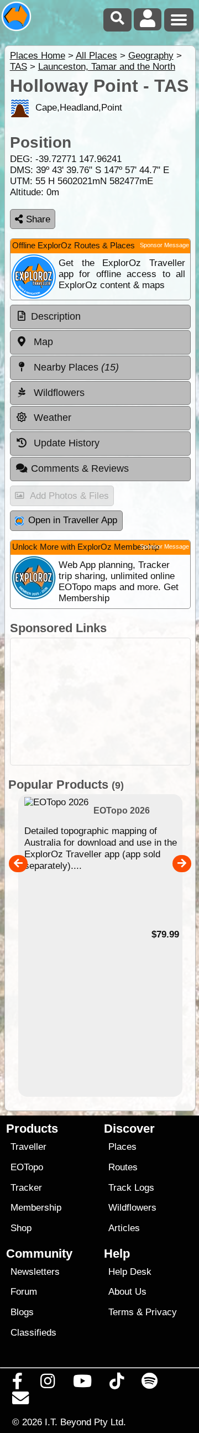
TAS (18, 66)
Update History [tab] (65, 443)
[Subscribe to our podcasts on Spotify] (150, 1383)
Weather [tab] (51, 417)
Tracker (26, 1187)
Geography (151, 55)
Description (56, 316)
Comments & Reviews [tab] (80, 468)
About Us (127, 1291)
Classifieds (33, 1332)
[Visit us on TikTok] (116, 1383)
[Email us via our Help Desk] (20, 1400)
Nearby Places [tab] (75, 367)
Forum (24, 1291)
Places (122, 1147)
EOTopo (27, 1167)
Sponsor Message (164, 245)
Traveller (28, 1147)
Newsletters (35, 1272)
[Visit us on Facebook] (17, 1383)
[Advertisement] (100, 701)
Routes (123, 1167)
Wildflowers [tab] (58, 392)
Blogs (22, 1312)
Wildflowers (132, 1207)
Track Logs (131, 1187)
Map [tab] (42, 341)
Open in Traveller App (72, 520)
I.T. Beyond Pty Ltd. (85, 1421)
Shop (21, 1228)
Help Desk (129, 1272)
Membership (36, 1207)
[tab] (100, 317)
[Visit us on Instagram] (47, 1383)
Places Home (37, 55)
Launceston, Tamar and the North (106, 66)
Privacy (161, 1312)
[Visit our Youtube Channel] (82, 1383)
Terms (121, 1312)
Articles (124, 1228)
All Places (96, 55)
